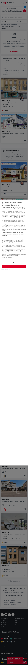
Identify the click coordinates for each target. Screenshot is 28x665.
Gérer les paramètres (14, 262)
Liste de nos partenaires (8, 257)
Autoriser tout (14, 266)
